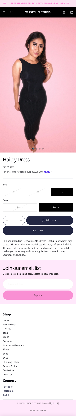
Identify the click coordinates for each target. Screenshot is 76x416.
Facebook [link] (8, 386)
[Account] (64, 12)
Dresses (7, 328)
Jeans (6, 336)
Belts (5, 353)
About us (7, 374)
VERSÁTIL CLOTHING (32, 403)
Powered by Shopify (50, 403)
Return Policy (10, 366)
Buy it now (38, 230)
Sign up (38, 295)
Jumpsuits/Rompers (13, 345)
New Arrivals (9, 324)
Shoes (6, 349)
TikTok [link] (6, 395)
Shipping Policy (11, 362)
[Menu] (4, 12)
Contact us (8, 370)
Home (6, 320)
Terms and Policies (38, 410)
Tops (5, 332)
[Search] (12, 12)
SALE (5, 357)
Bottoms (7, 341)
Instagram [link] (8, 390)
